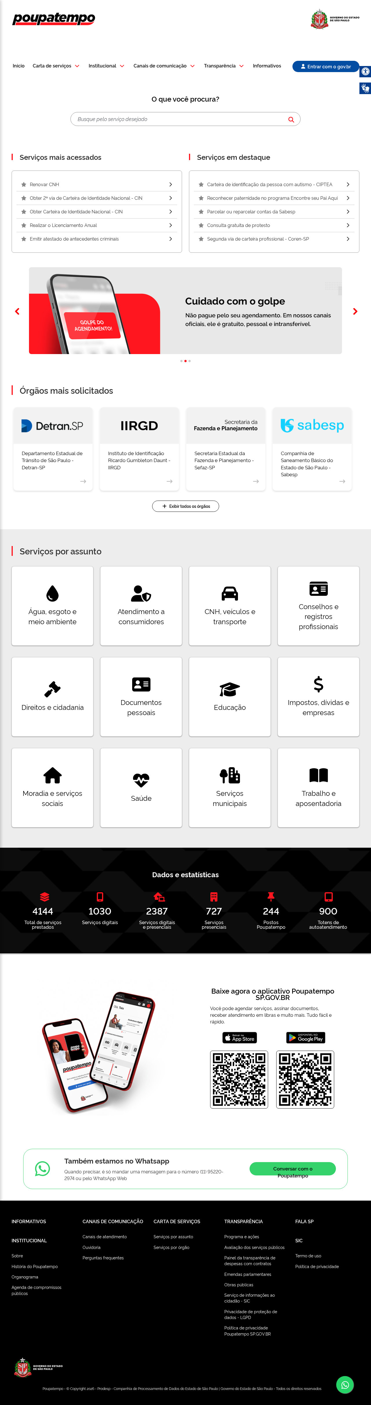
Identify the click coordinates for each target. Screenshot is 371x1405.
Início (19, 66)
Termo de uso (308, 1255)
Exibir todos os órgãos (189, 506)
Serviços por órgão (171, 1247)
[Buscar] (291, 118)
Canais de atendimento (105, 1236)
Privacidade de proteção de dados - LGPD (250, 1314)
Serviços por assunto (173, 1236)
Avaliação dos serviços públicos (254, 1247)
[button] (57, 66)
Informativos (267, 66)
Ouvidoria (92, 1247)
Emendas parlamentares (247, 1274)
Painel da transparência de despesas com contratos (249, 1260)
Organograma (25, 1276)
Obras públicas (238, 1284)
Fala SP (304, 1221)
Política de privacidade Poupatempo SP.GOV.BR (247, 1330)
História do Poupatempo (35, 1266)
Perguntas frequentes (103, 1257)
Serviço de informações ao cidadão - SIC (249, 1297)
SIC (299, 1240)
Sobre (17, 1255)
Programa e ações (241, 1236)
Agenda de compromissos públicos (36, 1290)
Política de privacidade (317, 1266)
